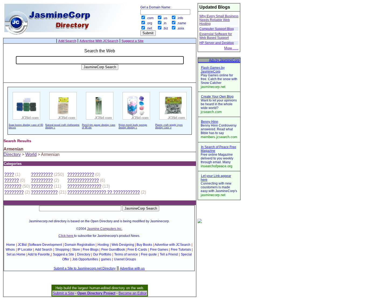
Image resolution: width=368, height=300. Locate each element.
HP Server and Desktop (216, 43)
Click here (66, 236)
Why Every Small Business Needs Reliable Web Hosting (218, 20)
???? (9, 174)
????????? (42, 174)
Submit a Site (63, 293)
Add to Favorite (39, 254)
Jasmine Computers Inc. (104, 229)
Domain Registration (80, 245)
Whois (10, 249)
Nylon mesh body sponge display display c (133, 126)
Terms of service (126, 254)
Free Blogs (91, 249)
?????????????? (84, 186)
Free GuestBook (113, 249)
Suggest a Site (63, 254)
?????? (11, 180)
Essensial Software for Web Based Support (215, 36)
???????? (14, 192)
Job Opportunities (85, 259)
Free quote (149, 254)
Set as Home (15, 254)
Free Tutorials (181, 249)
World (31, 154)
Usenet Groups (125, 259)
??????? (12, 186)
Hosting (103, 245)
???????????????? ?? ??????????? (103, 192)
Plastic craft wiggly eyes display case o (169, 126)
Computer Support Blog (216, 29)
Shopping (62, 249)
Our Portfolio (102, 254)
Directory (12, 154)
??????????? (80, 174)
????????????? (83, 180)
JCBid (22, 245)
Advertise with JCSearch (172, 245)
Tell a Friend (169, 254)
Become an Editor (133, 293)
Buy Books (144, 245)
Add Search (43, 249)
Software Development (45, 245)
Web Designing (123, 245)
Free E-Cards (137, 249)
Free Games (159, 249)
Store (76, 249)
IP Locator (25, 249)
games (106, 259)
